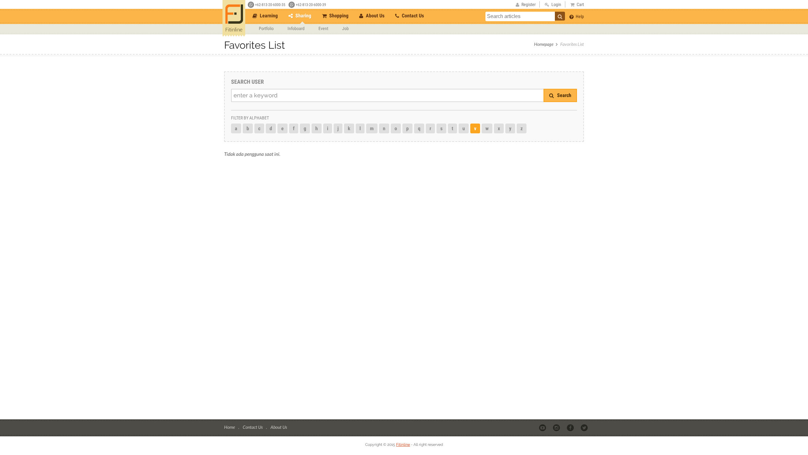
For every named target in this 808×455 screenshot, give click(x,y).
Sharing (302, 16)
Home (230, 427)
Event (323, 28)
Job (345, 28)
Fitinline (403, 444)
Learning (268, 16)
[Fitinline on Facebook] (571, 427)
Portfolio (266, 28)
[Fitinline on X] (585, 427)
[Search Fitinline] (560, 16)
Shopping (338, 16)
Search (563, 95)
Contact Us (412, 16)
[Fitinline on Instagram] (557, 427)
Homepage (543, 44)
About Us (374, 16)
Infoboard (296, 28)
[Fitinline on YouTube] (543, 427)
